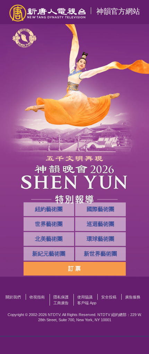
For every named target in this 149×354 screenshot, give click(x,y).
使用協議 (85, 297)
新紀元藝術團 (48, 254)
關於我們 (13, 297)
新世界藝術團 (100, 254)
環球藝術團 (100, 239)
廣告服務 (132, 297)
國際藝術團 (100, 209)
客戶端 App (86, 303)
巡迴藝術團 (100, 224)
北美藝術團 (48, 239)
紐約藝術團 (48, 209)
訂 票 (74, 268)
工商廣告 (61, 303)
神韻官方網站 (118, 11)
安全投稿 (108, 297)
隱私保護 (61, 297)
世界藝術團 (48, 224)
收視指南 (37, 297)
